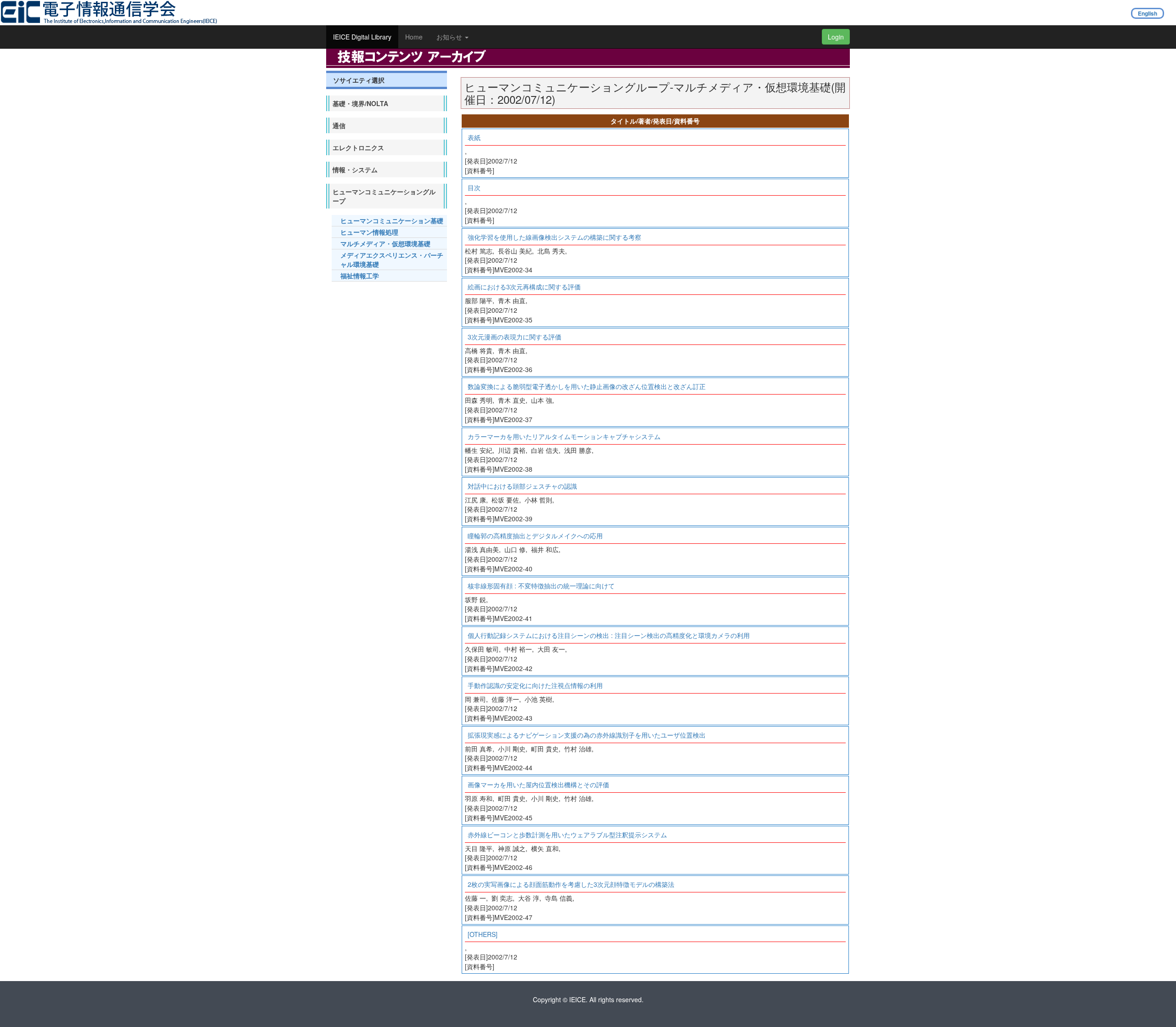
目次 (474, 187)
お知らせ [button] (450, 36)
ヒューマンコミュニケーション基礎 (391, 220)
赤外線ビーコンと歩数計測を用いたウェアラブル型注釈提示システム (567, 834)
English (1147, 13)
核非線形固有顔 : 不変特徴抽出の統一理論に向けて (541, 585)
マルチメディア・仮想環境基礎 (385, 243)
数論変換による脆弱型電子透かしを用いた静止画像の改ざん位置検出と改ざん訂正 (587, 386)
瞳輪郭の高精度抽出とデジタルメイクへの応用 (535, 535)
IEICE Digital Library (362, 36)
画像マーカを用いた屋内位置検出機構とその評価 (538, 784)
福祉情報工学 (359, 275)
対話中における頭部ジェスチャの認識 (522, 486)
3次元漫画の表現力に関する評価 (514, 336)
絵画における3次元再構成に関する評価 (524, 286)
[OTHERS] (483, 934)
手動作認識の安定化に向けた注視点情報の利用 (535, 685)
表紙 (474, 137)
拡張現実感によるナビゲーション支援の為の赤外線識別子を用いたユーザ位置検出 (587, 734)
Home (414, 36)
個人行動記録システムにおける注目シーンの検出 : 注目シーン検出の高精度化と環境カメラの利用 (609, 635)
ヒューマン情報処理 (369, 232)
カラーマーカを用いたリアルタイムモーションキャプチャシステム (564, 436)
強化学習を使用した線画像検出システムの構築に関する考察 (554, 237)
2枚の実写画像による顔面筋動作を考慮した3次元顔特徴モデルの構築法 (571, 884)
